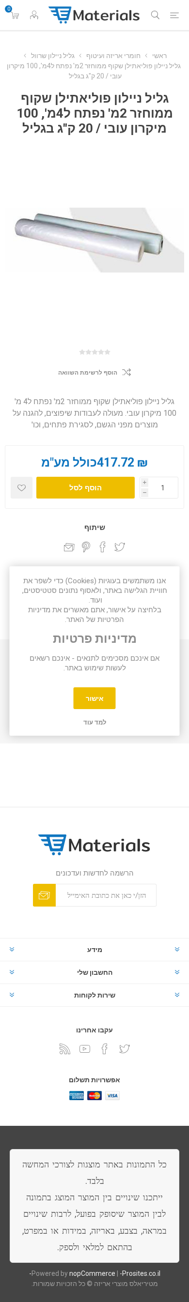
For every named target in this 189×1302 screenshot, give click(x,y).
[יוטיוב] (85, 1049)
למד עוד (94, 722)
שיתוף (94, 527)
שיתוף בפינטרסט (86, 547)
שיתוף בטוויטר (119, 547)
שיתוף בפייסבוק (102, 547)
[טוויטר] (124, 1049)
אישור (95, 698)
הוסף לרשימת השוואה (87, 372)
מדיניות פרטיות (95, 639)
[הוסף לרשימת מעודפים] (21, 488)
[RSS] (65, 1049)
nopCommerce (92, 1273)
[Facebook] (104, 1049)
